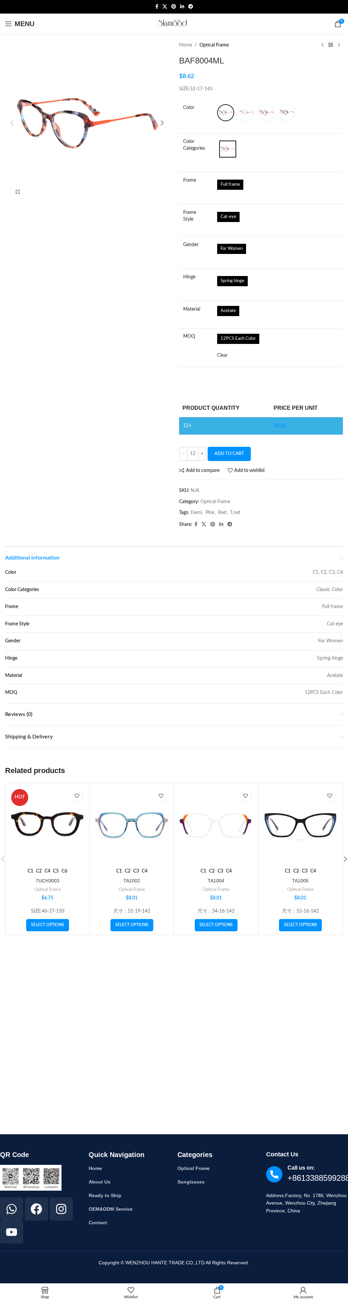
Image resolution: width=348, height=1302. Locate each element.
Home (185, 45)
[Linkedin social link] (182, 7)
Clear (222, 355)
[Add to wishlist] (77, 796)
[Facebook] (36, 1209)
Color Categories (194, 145)
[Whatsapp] (11, 1209)
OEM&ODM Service (111, 1209)
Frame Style (189, 216)
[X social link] (164, 7)
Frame (189, 180)
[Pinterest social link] (173, 7)
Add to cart (229, 454)
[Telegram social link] (190, 7)
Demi (196, 512)
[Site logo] (174, 23)
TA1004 (216, 880)
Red (222, 512)
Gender (190, 244)
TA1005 (300, 880)
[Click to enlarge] (17, 192)
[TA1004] (216, 825)
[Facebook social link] (156, 7)
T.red (235, 512)
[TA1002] (131, 825)
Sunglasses (191, 1182)
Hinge (189, 277)
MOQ (189, 336)
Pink (210, 512)
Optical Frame (214, 45)
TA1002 (131, 880)
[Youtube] (11, 1232)
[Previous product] (322, 45)
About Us (99, 1182)
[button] (12, 123)
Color (188, 107)
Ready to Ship (105, 1195)
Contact (98, 1222)
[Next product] (339, 45)
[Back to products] (331, 45)
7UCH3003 (47, 880)
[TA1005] (300, 825)
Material (191, 309)
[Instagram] (61, 1209)
